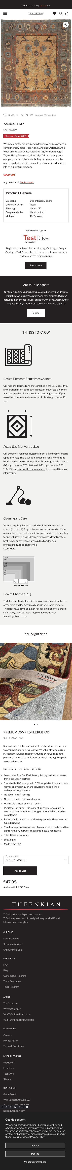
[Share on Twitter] (22, 115)
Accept (35, 1145)
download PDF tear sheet (45, 115)
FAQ (5, 964)
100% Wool (36, 216)
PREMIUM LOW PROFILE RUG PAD (26, 732)
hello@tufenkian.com (14, 1110)
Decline (35, 1153)
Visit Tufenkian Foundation (16, 1014)
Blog (5, 970)
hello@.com (42, 6)
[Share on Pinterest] (27, 115)
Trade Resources (12, 981)
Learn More (36, 265)
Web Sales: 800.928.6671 (16, 1099)
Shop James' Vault (12, 944)
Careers (7, 1035)
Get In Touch (9, 1094)
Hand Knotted (37, 212)
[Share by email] (31, 115)
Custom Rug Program (14, 975)
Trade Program (11, 986)
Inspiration (8, 1062)
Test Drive (8, 1073)
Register (36, 313)
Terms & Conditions (13, 1046)
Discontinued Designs (41, 200)
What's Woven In (12, 1008)
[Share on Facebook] (17, 115)
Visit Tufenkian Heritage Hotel (18, 1019)
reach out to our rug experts (44, 393)
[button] (4, 115)
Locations (8, 1068)
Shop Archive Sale (12, 949)
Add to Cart (20, 870)
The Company (10, 1003)
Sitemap (7, 1079)
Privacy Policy (37, 1136)
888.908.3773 (27, 6)
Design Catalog (11, 938)
